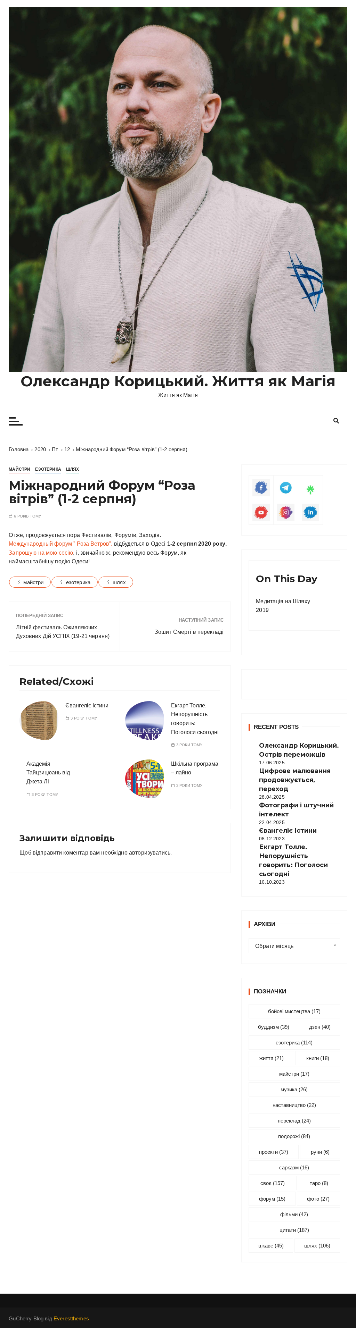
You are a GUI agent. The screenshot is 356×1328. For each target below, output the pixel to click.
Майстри (19, 469)
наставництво (294, 1105)
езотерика (78, 582)
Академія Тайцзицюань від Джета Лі (48, 772)
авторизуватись (149, 853)
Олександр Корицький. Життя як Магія (178, 381)
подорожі (294, 1136)
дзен (320, 1027)
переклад (294, 1121)
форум (272, 1199)
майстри (33, 582)
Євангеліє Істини (86, 705)
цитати (294, 1230)
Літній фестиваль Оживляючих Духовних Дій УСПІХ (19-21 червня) (63, 631)
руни (320, 1152)
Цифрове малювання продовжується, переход (295, 780)
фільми (294, 1214)
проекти (273, 1152)
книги (317, 1058)
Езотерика (48, 469)
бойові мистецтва (294, 1011)
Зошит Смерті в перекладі (189, 632)
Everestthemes (71, 1318)
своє (272, 1183)
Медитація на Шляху (283, 601)
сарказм (294, 1167)
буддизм (273, 1027)
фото (318, 1199)
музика (294, 1089)
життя (271, 1058)
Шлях (72, 469)
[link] (60, 544)
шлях (119, 582)
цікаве (271, 1246)
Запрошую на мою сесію (41, 553)
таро (319, 1183)
